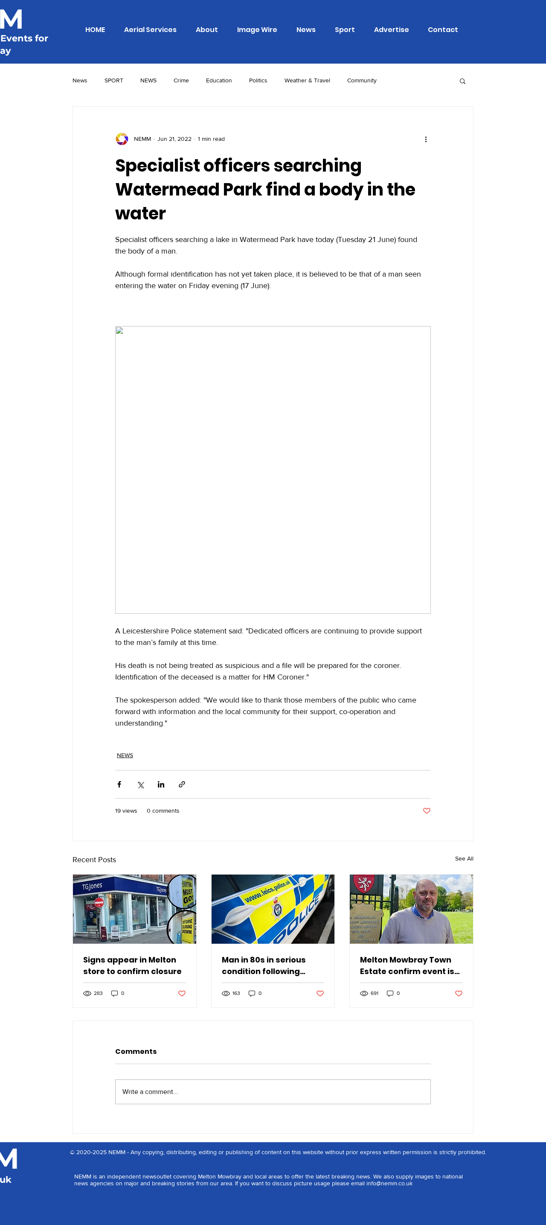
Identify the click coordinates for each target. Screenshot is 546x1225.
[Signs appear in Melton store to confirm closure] (134, 909)
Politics (258, 80)
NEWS (148, 80)
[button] (463, 80)
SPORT (114, 80)
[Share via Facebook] (119, 784)
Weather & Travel (307, 80)
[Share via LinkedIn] (161, 784)
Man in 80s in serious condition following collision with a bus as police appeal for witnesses (266, 965)
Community (362, 80)
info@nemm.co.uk (389, 1183)
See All (464, 858)
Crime (181, 80)
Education (219, 80)
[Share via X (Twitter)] (140, 784)
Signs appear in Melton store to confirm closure (132, 965)
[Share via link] (182, 784)
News (80, 80)
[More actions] (426, 139)
